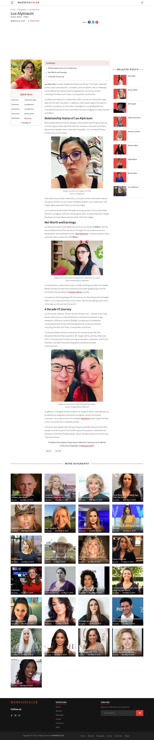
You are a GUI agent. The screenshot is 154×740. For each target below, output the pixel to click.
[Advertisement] (77, 42)
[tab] (77, 63)
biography (22, 10)
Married (28, 2)
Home (58, 707)
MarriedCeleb (24, 702)
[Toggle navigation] (13, 3)
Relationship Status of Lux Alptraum (62, 68)
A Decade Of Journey (56, 77)
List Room (60, 723)
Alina (15, 500)
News (58, 727)
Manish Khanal (34, 21)
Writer (48, 451)
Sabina (117, 593)
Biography (60, 715)
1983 (34, 100)
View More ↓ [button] (26, 123)
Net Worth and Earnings (57, 72)
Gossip (58, 719)
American (27, 118)
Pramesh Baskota (52, 593)
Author (58, 451)
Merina (49, 500)
